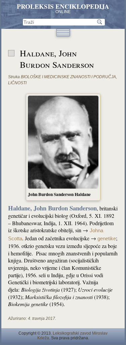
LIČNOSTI (17, 83)
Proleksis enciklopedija (63, 6)
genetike (106, 238)
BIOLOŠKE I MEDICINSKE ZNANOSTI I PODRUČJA (68, 77)
